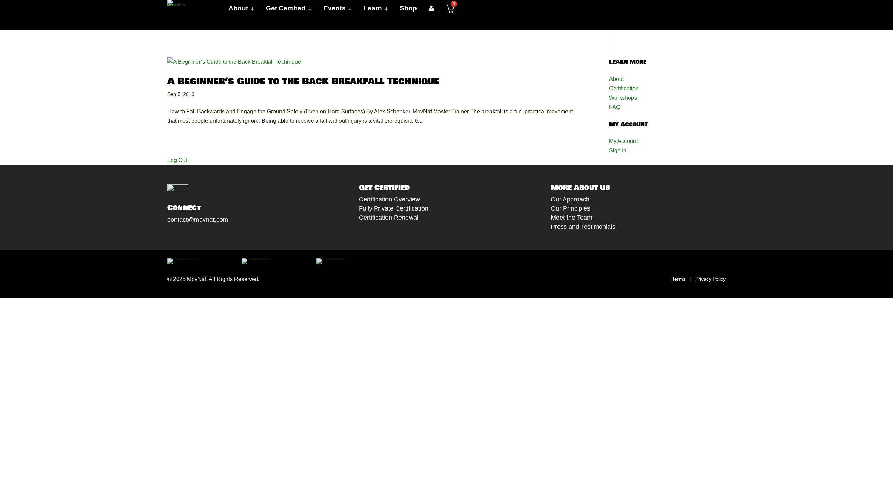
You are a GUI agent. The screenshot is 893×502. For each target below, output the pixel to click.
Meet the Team (571, 217)
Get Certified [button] (286, 8)
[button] (431, 8)
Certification (624, 88)
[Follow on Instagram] (192, 236)
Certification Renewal (388, 217)
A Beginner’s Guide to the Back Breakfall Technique (303, 81)
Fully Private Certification (393, 208)
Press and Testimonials (583, 226)
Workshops (623, 98)
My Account (623, 141)
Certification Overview (389, 199)
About (616, 79)
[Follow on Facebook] (164, 236)
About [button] (238, 8)
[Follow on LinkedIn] (220, 236)
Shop (408, 8)
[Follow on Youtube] (206, 236)
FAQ (614, 107)
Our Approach (570, 199)
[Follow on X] (178, 236)
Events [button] (334, 8)
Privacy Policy (710, 279)
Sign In (617, 150)
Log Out (177, 160)
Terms (678, 279)
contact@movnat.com (197, 219)
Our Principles (570, 208)
